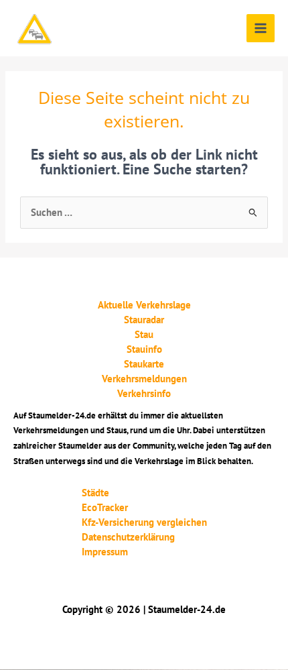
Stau (144, 334)
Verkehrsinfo (144, 393)
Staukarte (144, 363)
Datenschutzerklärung (128, 537)
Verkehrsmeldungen (144, 378)
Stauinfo (144, 349)
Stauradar (144, 319)
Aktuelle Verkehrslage (144, 304)
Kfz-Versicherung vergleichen (144, 522)
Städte (95, 492)
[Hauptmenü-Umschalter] (260, 28)
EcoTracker (105, 507)
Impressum (105, 551)
